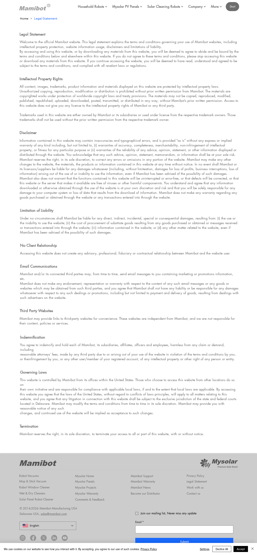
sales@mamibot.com (54, 514)
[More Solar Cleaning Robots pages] (182, 7)
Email (139, 522)
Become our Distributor (145, 494)
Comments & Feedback (90, 500)
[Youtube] (65, 538)
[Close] (252, 549)
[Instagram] (23, 538)
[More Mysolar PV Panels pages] (141, 7)
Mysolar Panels (84, 481)
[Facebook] (33, 538)
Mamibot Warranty (143, 481)
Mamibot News (141, 488)
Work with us (195, 488)
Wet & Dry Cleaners (32, 493)
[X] (44, 538)
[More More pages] (221, 7)
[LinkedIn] (54, 538)
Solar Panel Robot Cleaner (36, 499)
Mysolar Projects (85, 488)
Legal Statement (197, 481)
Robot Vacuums (29, 476)
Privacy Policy (195, 476)
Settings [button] (204, 549)
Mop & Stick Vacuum (32, 481)
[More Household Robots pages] (106, 7)
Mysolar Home (84, 476)
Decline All (222, 549)
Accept (241, 549)
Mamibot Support (142, 476)
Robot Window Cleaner (34, 487)
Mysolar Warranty (86, 494)
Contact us (193, 494)
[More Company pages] (205, 7)
